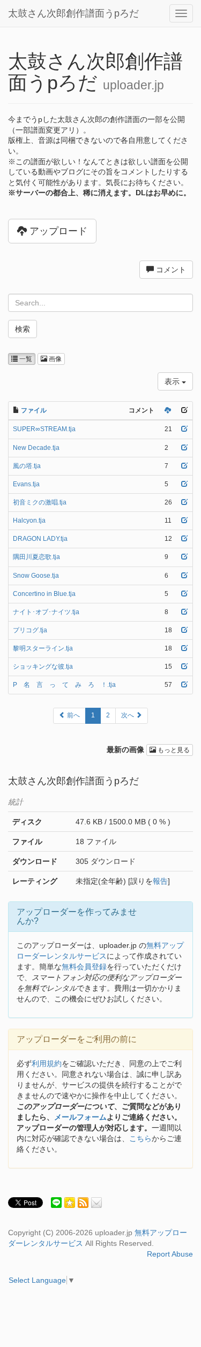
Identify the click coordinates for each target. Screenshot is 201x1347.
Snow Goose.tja (36, 575)
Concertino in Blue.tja (44, 594)
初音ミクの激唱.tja (39, 502)
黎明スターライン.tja (43, 648)
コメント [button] (170, 269)
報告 (160, 881)
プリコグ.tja (30, 630)
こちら (140, 1138)
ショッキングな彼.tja (43, 666)
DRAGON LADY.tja (40, 538)
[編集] (184, 429)
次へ (128, 715)
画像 (54, 359)
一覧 (25, 359)
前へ (72, 715)
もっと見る (173, 750)
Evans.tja (26, 484)
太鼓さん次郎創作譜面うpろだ (73, 13)
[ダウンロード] (168, 410)
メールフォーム (80, 1117)
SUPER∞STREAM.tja (44, 429)
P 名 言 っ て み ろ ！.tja (64, 684)
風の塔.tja (27, 466)
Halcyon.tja (29, 520)
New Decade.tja (36, 447)
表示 (173, 381)
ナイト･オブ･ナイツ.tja (46, 612)
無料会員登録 (84, 966)
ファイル (34, 410)
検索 (22, 329)
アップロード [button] (57, 231)
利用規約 (47, 1063)
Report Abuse (170, 1254)
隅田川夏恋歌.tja (36, 557)
